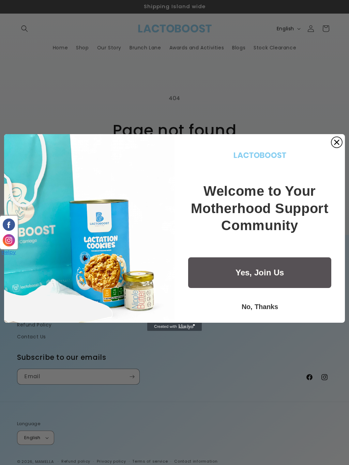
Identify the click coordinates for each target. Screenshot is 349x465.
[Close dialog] (336, 142)
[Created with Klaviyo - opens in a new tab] (174, 327)
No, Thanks (260, 306)
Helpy (9, 252)
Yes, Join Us (260, 272)
